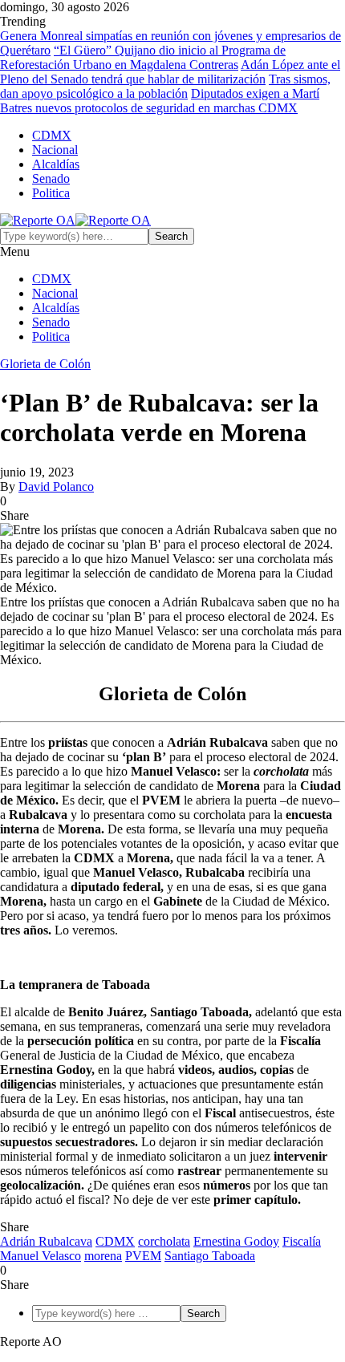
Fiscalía (301, 1241)
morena (103, 1256)
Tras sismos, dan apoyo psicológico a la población (165, 86)
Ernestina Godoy (236, 1241)
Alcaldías (55, 164)
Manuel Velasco (40, 1256)
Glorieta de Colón (45, 364)
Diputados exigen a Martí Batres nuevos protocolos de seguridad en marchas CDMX (159, 101)
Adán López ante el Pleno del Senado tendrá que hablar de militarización (170, 72)
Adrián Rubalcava (46, 1241)
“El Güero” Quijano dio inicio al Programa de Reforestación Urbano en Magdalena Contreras (143, 57)
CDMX (51, 135)
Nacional (55, 149)
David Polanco (56, 486)
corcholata (164, 1241)
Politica (51, 193)
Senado (51, 178)
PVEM (143, 1256)
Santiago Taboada (209, 1256)
